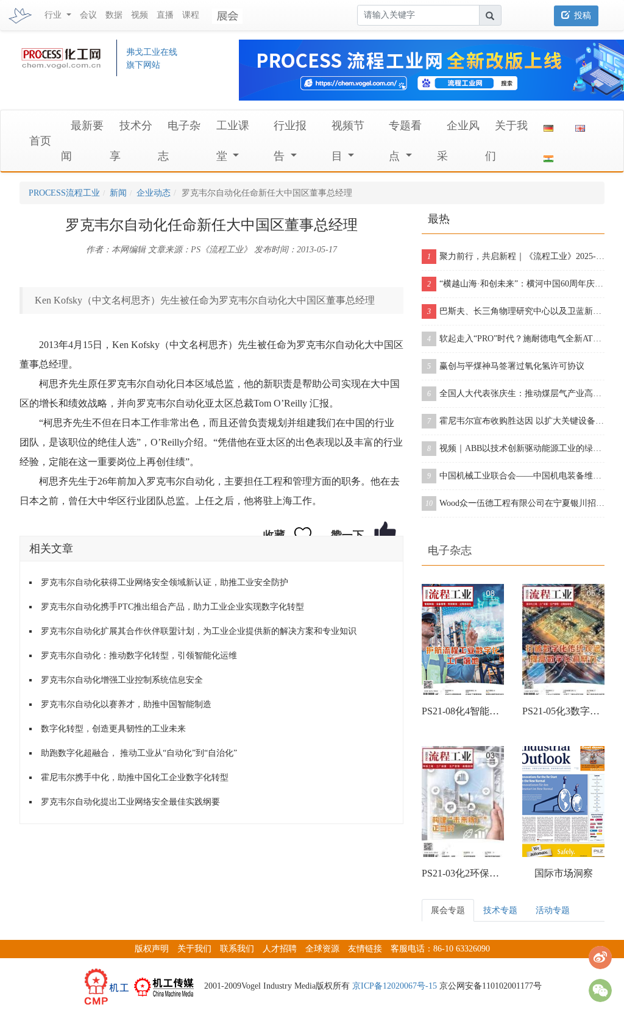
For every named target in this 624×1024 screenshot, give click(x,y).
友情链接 (365, 948)
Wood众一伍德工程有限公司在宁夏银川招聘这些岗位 (514, 503)
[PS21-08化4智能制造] (463, 639)
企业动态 (153, 192)
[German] (548, 125)
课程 (190, 15)
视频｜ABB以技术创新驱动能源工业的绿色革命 (515, 448)
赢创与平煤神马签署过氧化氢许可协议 (505, 366)
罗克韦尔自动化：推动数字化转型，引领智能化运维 (139, 655)
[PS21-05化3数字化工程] (563, 639)
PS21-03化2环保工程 (463, 873)
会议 (88, 15)
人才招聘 (280, 948)
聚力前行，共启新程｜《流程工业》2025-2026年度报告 (515, 256)
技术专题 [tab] (500, 910)
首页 (40, 141)
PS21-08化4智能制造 (463, 711)
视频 (139, 15)
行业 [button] (54, 15)
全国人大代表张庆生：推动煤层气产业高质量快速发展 (515, 393)
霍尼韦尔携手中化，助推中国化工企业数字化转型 (135, 777)
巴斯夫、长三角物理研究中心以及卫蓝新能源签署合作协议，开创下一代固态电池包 (515, 311)
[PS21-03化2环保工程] (463, 801)
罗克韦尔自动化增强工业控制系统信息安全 (122, 679)
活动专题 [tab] (553, 910)
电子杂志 (450, 550)
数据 (113, 15)
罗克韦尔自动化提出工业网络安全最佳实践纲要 (130, 801)
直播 (165, 15)
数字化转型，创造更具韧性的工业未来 (113, 728)
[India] (548, 156)
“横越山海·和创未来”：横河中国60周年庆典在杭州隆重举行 (515, 283)
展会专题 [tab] (448, 910)
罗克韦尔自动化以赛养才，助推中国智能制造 (126, 704)
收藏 (274, 535)
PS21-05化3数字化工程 (563, 711)
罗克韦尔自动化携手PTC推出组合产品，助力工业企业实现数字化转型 (172, 606)
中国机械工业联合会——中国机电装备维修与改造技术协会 (515, 475)
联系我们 (237, 948)
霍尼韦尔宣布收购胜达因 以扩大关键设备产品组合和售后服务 (515, 420)
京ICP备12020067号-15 (394, 985)
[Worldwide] (580, 125)
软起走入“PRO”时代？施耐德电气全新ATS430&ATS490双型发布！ (515, 338)
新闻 (118, 192)
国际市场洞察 (563, 873)
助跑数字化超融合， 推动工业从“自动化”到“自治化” (139, 753)
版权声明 (152, 948)
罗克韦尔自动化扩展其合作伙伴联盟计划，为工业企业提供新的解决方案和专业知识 (198, 631)
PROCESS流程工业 (64, 192)
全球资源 (322, 948)
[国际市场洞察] (563, 801)
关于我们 (194, 948)
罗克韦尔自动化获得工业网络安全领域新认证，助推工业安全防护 (164, 582)
